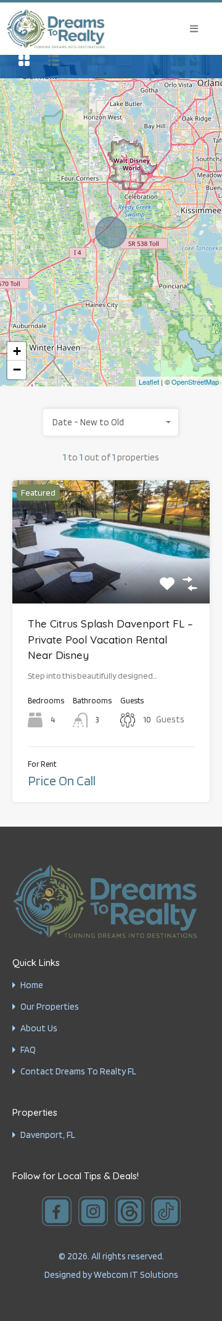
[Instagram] (93, 1211)
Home (31, 985)
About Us (38, 1028)
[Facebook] (56, 1211)
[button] (194, 28)
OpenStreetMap (195, 381)
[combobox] (111, 422)
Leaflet (149, 381)
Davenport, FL (47, 1135)
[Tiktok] (166, 1211)
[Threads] (129, 1211)
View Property (111, 579)
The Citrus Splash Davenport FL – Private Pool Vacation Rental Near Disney (110, 639)
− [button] (17, 369)
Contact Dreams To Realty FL (78, 1071)
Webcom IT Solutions (136, 1274)
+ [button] (17, 351)
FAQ (28, 1050)
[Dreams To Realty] (55, 29)
